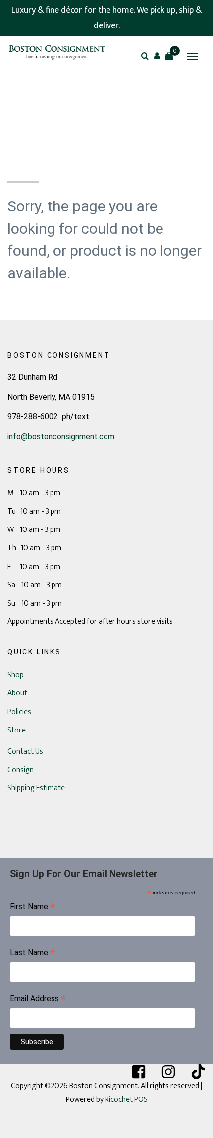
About (17, 693)
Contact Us (25, 751)
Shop (15, 675)
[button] (157, 56)
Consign (20, 769)
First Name (32, 907)
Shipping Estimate (36, 788)
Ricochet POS (126, 1099)
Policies (19, 712)
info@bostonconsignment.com (60, 436)
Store (16, 730)
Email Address (38, 999)
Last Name (32, 953)
